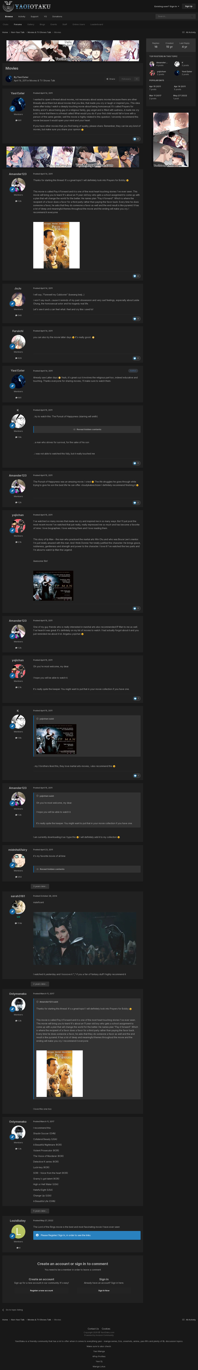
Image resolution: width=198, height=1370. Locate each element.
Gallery (30, 24)
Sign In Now (104, 1290)
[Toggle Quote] (37, 718)
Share (111, 79)
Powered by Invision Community (99, 1335)
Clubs (5, 24)
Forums (18, 24)
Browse (9, 16)
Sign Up (188, 6)
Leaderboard (96, 24)
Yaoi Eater (187, 71)
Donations (57, 16)
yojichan (161, 71)
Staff (64, 24)
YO (45, 16)
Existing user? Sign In (166, 6)
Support (34, 16)
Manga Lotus (99, 1366)
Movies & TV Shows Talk (42, 80)
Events (54, 24)
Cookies (106, 1328)
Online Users (79, 24)
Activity (21, 16)
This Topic (180, 16)
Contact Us (93, 1328)
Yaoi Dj (99, 1361)
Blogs (42, 24)
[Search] (192, 16)
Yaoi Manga (99, 1351)
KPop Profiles (99, 1356)
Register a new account (41, 1290)
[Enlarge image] (82, 129)
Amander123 (163, 62)
